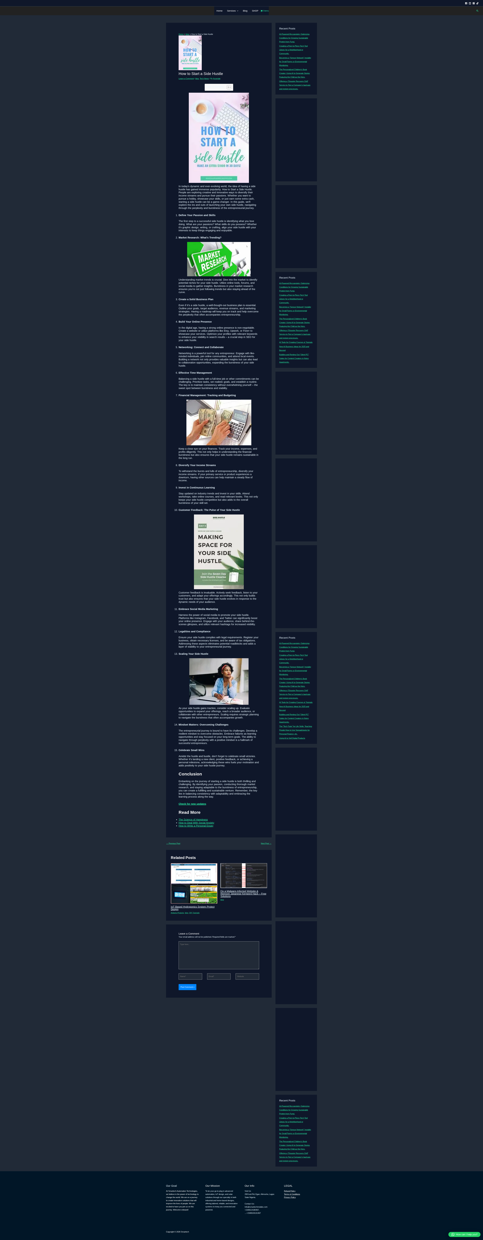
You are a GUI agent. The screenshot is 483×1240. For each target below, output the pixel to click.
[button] (237, 10)
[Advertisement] (296, 140)
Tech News (204, 78)
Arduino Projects (177, 913)
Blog (245, 11)
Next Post (266, 843)
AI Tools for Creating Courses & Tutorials (296, 342)
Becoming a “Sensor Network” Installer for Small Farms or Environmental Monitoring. (295, 61)
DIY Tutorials (194, 913)
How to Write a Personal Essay (196, 825)
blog (197, 78)
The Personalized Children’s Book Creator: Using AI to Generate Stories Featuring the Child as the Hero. (294, 73)
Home (219, 11)
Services (231, 11)
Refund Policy (289, 1191)
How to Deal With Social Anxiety (196, 822)
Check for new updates (192, 803)
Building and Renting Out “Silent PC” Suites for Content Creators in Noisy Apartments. (294, 358)
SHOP (255, 11)
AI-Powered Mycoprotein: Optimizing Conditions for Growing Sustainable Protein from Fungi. (294, 38)
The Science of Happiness (193, 819)
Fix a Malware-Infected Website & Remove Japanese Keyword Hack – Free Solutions (243, 894)
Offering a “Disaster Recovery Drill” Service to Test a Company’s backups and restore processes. (294, 85)
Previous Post (173, 843)
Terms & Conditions (292, 1194)
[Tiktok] (477, 3)
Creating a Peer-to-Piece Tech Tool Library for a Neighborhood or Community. (293, 50)
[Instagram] (474, 3)
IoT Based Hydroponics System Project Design (193, 908)
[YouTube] (470, 3)
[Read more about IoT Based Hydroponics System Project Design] (194, 883)
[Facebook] (466, 3)
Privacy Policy (290, 1197)
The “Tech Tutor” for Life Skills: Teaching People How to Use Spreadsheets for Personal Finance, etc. (295, 730)
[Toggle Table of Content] (228, 87)
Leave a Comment (186, 78)
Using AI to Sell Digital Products (292, 738)
